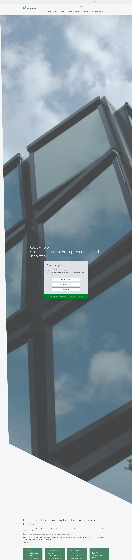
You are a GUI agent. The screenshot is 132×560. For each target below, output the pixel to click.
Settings (65, 289)
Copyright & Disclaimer (76, 296)
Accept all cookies (66, 279)
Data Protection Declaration (57, 296)
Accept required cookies (66, 284)
